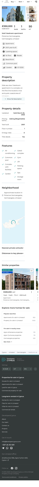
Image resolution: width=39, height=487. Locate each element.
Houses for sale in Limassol (11, 381)
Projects (4, 428)
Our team (5, 422)
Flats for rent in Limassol (10, 403)
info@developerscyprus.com (11, 441)
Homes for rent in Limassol (11, 400)
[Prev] (4, 279)
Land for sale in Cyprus (9, 387)
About (4, 419)
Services (4, 432)
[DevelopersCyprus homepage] (8, 359)
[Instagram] (16, 468)
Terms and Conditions (9, 477)
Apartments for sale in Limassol (12, 384)
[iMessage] (11, 448)
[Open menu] (36, 1)
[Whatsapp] (7, 448)
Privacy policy (23, 477)
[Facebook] (12, 468)
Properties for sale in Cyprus (13, 377)
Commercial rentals (8, 410)
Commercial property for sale (11, 390)
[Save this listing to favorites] (31, 270)
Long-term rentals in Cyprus (13, 396)
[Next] (31, 279)
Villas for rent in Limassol (10, 406)
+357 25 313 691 (8, 445)
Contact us (5, 425)
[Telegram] (3, 448)
